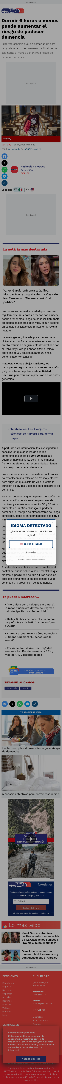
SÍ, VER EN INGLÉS (31, 544)
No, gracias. (31, 552)
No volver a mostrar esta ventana (31, 560)
